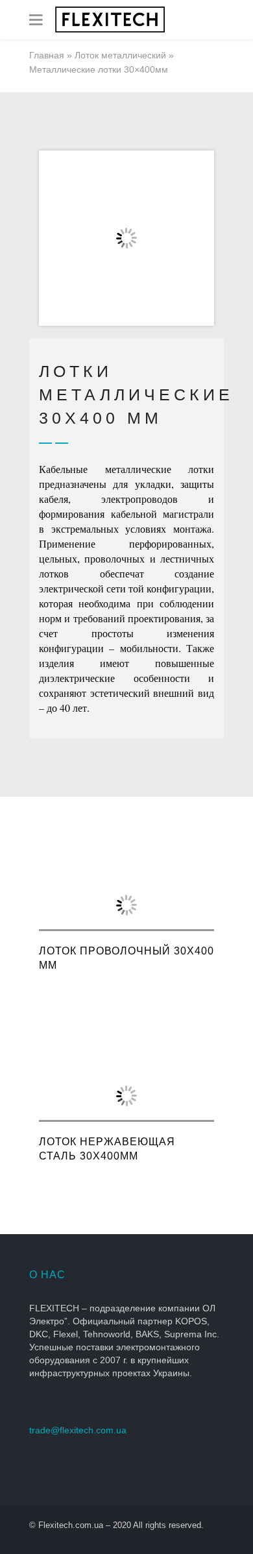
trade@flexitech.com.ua (77, 1430)
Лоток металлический (120, 55)
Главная (46, 55)
